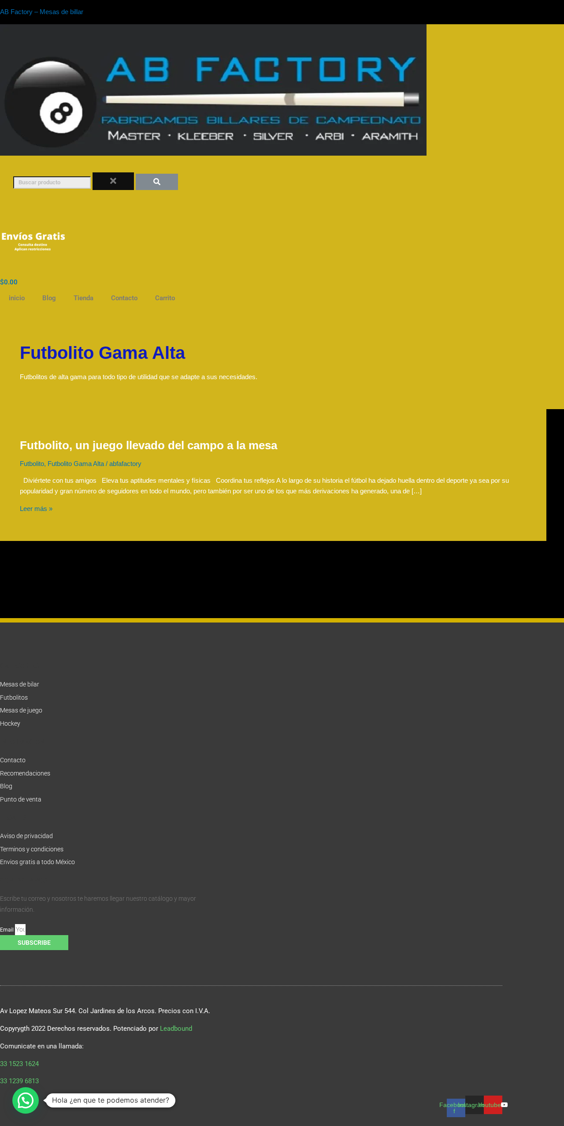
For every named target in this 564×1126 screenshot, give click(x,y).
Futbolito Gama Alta (76, 463)
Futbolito (32, 463)
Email (7, 930)
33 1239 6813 (19, 1081)
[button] (25, 1100)
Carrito (165, 298)
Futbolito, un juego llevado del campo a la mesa (148, 445)
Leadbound (176, 1029)
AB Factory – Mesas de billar (41, 11)
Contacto (124, 298)
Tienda (83, 298)
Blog (49, 298)
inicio (17, 298)
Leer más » (36, 508)
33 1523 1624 (21, 1064)
